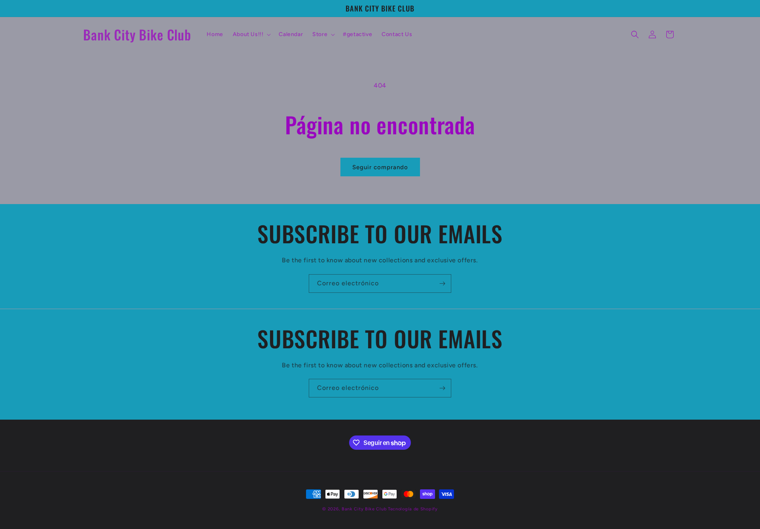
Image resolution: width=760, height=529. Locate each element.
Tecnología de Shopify (413, 509)
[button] (251, 34)
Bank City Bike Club (364, 509)
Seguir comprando (380, 167)
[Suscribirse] (442, 283)
